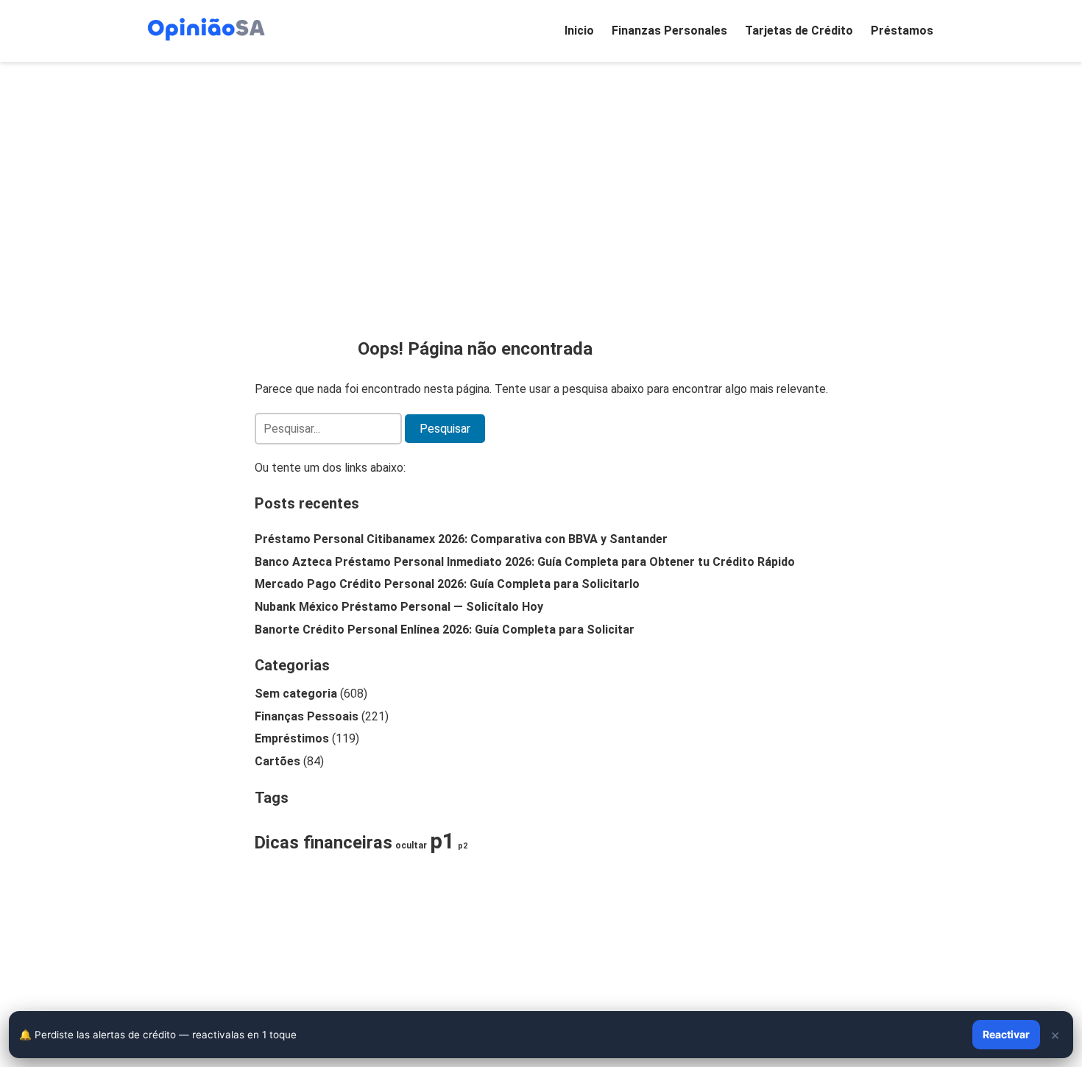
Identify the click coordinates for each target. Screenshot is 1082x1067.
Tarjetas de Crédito (799, 31)
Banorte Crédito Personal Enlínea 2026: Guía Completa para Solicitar (444, 630)
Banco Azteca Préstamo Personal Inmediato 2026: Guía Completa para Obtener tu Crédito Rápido (525, 562)
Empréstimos (292, 738)
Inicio (579, 31)
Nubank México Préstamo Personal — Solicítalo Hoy (399, 607)
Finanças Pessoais (306, 716)
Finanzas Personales (669, 31)
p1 (442, 841)
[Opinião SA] (206, 28)
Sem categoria (296, 694)
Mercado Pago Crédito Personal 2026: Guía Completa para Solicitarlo (447, 584)
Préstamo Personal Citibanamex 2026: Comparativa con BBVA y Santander (461, 539)
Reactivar (1006, 1034)
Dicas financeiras (323, 842)
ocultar (411, 845)
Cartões (277, 761)
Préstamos (902, 31)
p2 (462, 846)
